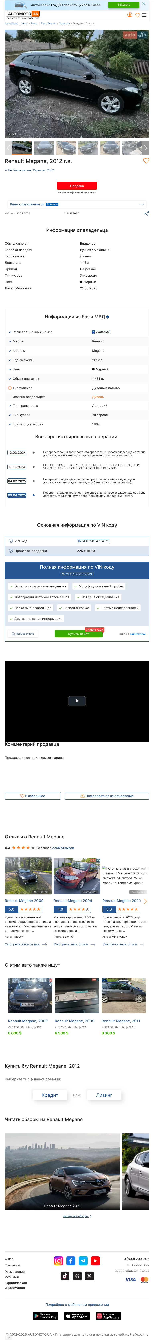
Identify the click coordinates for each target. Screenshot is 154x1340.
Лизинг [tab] (104, 1095)
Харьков (64, 23)
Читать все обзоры (76, 1216)
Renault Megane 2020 (121, 901)
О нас (9, 1259)
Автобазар (11, 23)
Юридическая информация (16, 1285)
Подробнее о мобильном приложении (77, 1305)
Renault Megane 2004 (73, 901)
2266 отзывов (63, 848)
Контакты (12, 1265)
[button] (145, 14)
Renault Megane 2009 (24, 901)
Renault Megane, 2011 (121, 1021)
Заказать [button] (124, 4)
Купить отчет (85, 633)
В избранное (34, 796)
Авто (24, 23)
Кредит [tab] (50, 1095)
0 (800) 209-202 (136, 1259)
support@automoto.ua (132, 1271)
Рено (34, 23)
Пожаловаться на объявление (109, 796)
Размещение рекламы (15, 1274)
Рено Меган (48, 23)
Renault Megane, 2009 (28, 1021)
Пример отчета (25, 633)
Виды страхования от (27, 204)
